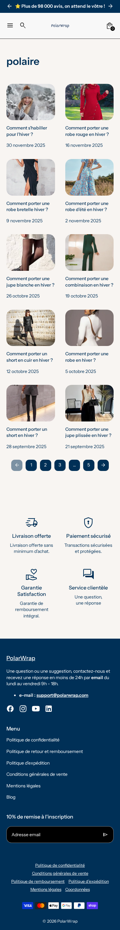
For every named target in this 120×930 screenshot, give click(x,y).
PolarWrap (67, 921)
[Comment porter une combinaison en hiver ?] (89, 266)
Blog (10, 797)
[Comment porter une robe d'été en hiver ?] (89, 191)
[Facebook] (10, 709)
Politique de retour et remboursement (44, 751)
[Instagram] (23, 709)
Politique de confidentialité (33, 740)
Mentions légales (23, 786)
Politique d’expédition (88, 881)
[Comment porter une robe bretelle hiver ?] (30, 191)
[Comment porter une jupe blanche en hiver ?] (30, 266)
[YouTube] (36, 709)
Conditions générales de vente (37, 774)
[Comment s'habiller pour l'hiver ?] (30, 116)
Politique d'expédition (28, 763)
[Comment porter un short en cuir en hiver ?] (30, 342)
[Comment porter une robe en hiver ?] (89, 342)
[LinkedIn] (48, 709)
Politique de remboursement (38, 881)
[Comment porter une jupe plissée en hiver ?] (89, 417)
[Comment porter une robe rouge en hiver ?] (89, 116)
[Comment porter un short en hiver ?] (30, 417)
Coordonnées (77, 889)
